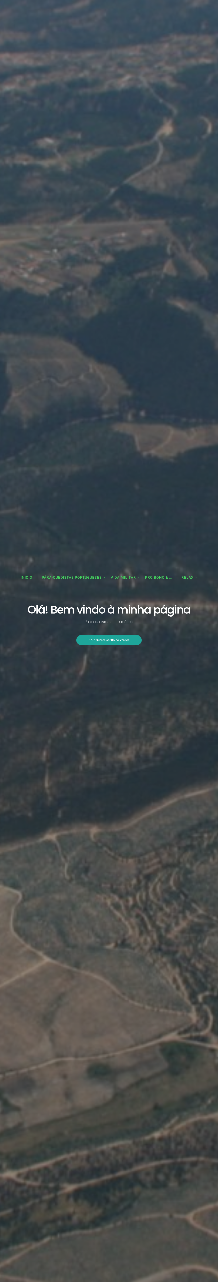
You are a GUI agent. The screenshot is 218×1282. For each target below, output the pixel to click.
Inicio (26, 577)
